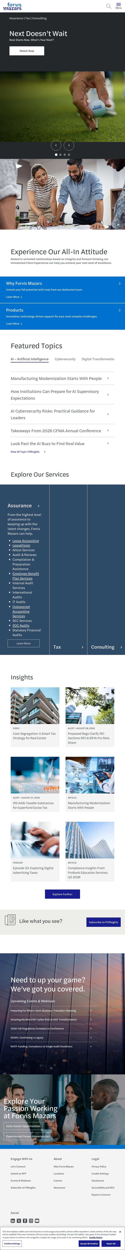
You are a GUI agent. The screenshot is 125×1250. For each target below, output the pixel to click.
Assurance (20, 505)
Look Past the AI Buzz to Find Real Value (48, 443)
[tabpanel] (62, 413)
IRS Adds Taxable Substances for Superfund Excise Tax (33, 805)
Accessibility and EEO (103, 1187)
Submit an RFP (18, 1173)
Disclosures (98, 1180)
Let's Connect (18, 1166)
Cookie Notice (95, 1237)
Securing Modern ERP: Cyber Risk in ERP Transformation (44, 1019)
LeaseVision (21, 545)
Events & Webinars (21, 1180)
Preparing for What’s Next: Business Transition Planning (43, 1010)
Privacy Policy (99, 1166)
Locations (59, 1173)
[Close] (120, 1231)
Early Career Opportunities (23, 1126)
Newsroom (59, 1187)
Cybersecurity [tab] (65, 358)
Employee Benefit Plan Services (25, 576)
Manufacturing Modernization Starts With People (56, 378)
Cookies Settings (12, 1243)
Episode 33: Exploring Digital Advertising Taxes (33, 870)
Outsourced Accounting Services (21, 611)
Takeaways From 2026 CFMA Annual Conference (56, 430)
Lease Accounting (25, 540)
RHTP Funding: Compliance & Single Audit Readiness (41, 1046)
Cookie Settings (100, 1173)
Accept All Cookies (89, 1243)
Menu (119, 7)
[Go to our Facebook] (25, 1220)
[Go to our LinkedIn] (13, 1220)
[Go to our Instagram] (31, 1220)
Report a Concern (101, 1194)
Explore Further (62, 894)
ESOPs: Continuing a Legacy (27, 1037)
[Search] (109, 6)
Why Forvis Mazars (64, 1166)
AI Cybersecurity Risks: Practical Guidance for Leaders (53, 414)
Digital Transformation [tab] (99, 358)
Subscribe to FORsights (103, 922)
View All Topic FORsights (25, 451)
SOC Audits (20, 625)
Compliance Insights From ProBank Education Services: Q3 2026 (88, 872)
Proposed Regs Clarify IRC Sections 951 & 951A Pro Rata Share (88, 738)
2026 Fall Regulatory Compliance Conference (37, 1028)
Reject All (111, 1243)
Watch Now (27, 51)
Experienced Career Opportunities (28, 1136)
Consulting (102, 647)
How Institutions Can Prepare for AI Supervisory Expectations (55, 394)
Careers (58, 1180)
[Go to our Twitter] (19, 1220)
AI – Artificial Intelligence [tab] (30, 358)
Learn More (13, 297)
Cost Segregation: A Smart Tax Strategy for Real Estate (34, 735)
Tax (57, 647)
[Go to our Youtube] (37, 1220)
